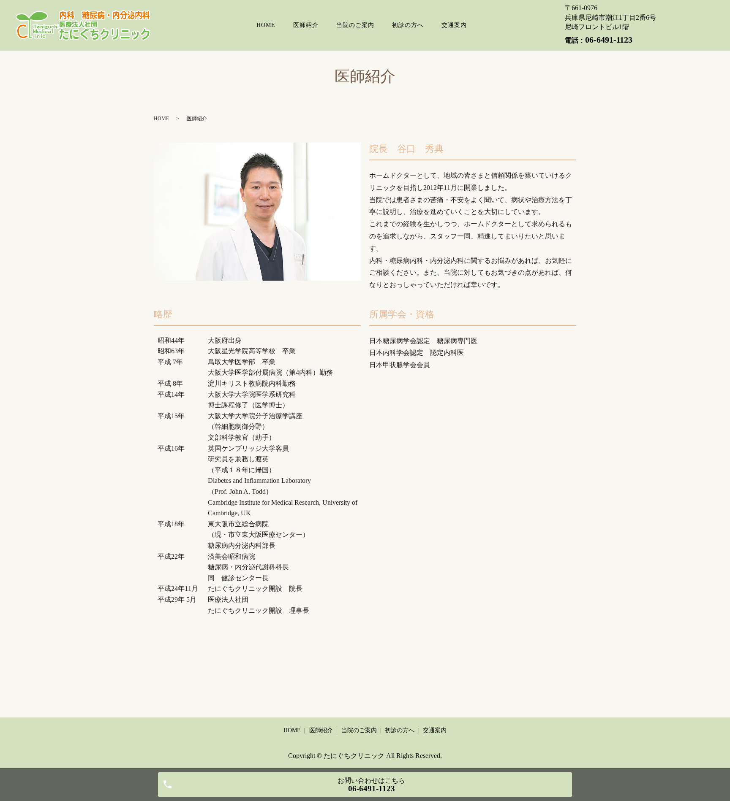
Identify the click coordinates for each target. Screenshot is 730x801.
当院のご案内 (355, 25)
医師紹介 (306, 25)
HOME (265, 25)
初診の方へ (408, 25)
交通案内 (454, 25)
